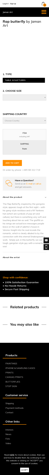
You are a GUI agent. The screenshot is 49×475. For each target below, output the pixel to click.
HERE (12, 455)
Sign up (13, 4)
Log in (5, 4)
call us (38, 183)
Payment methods (14, 408)
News (8, 434)
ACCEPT (24, 470)
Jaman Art (8, 12)
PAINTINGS (11, 363)
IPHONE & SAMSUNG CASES (20, 368)
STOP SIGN (11, 386)
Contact (9, 412)
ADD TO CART (12, 163)
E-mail (29, 183)
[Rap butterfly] (24, 47)
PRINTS (9, 372)
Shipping (9, 403)
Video (8, 443)
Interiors (9, 429)
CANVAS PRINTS (14, 377)
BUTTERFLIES (12, 381)
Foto (7, 438)
